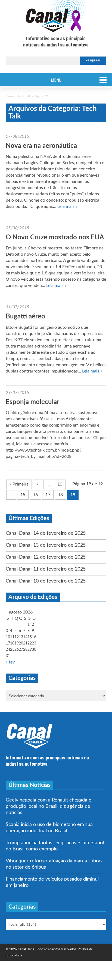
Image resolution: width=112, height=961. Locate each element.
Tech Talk (24, 96)
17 (47, 495)
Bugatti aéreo (25, 316)
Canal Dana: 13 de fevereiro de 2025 (46, 545)
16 (35, 495)
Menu (56, 80)
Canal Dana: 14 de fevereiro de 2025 (46, 533)
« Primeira (19, 484)
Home (10, 96)
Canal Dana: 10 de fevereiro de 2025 (46, 581)
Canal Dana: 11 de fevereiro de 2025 (46, 569)
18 (60, 495)
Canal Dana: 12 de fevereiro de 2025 (46, 557)
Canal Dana (56, 16)
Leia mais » (67, 206)
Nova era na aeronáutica (41, 146)
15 (22, 495)
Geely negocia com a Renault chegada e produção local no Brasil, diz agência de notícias (48, 806)
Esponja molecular (32, 402)
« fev (10, 662)
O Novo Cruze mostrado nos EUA (55, 237)
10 (59, 484)
